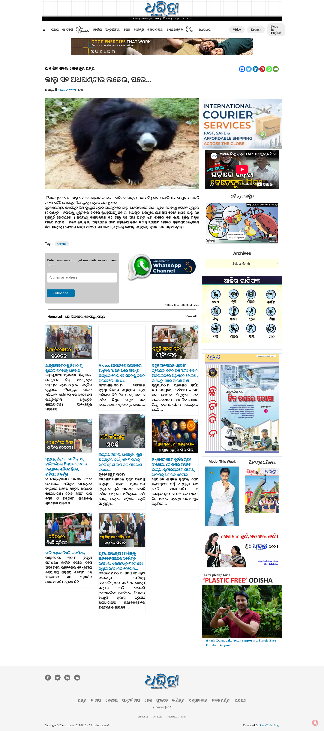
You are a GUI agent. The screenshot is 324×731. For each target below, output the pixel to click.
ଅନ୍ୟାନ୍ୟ (205, 29)
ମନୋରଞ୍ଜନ (175, 29)
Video (237, 29)
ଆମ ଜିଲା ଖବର (56, 68)
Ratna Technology (269, 725)
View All (190, 316)
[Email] (276, 69)
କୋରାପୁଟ (77, 68)
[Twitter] (249, 69)
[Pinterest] (262, 69)
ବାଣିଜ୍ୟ (139, 29)
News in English (276, 30)
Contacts (157, 716)
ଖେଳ (127, 29)
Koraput (62, 243)
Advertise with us (176, 716)
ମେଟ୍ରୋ (67, 29)
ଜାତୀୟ (97, 29)
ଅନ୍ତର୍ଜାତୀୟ (112, 29)
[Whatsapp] (269, 69)
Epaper (256, 29)
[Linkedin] (256, 69)
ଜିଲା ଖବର (190, 29)
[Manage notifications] (315, 723)
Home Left (55, 317)
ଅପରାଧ (240, 700)
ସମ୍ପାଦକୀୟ (155, 29)
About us (143, 716)
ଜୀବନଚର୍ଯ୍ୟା (221, 700)
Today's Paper (173, 18)
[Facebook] (242, 69)
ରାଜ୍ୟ (55, 29)
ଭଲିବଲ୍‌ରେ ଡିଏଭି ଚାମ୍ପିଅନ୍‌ (65, 553)
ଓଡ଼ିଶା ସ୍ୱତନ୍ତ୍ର (83, 29)
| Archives (187, 18)
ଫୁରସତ (162, 700)
